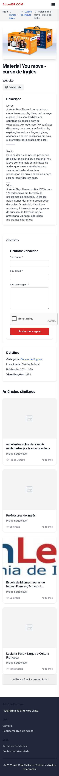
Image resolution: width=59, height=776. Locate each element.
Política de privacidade (16, 751)
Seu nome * (16, 257)
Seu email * (16, 270)
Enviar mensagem (30, 331)
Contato (7, 725)
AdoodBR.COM (13, 4)
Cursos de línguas (31, 359)
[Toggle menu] (53, 4)
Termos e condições (15, 746)
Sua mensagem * (19, 284)
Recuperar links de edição (18, 730)
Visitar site (15, 87)
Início (5, 11)
